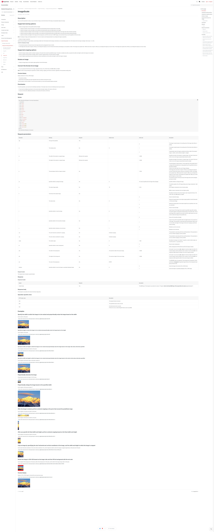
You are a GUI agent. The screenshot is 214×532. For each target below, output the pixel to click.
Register (210, 1)
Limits (2, 35)
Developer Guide (4, 32)
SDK (2, 72)
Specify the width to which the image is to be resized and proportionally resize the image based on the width (207, 37)
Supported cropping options (207, 14)
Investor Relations (33, 1)
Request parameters (205, 27)
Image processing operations (7, 45)
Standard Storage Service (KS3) (7, 9)
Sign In (207, 1)
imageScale (5, 55)
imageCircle (5, 57)
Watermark (5, 59)
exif (3, 53)
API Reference (4, 69)
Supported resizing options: (207, 12)
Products (11, 1)
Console (203, 1)
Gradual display (205, 20)
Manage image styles (6, 43)
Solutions (16, 1)
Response (204, 29)
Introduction (3, 19)
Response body (205, 31)
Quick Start (3, 27)
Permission (204, 22)
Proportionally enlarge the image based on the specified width (208, 42)
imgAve (4, 64)
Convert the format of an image (206, 18)
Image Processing (4, 40)
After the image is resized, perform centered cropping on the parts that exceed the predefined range (208, 45)
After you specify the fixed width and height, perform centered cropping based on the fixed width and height (208, 48)
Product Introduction (5, 22)
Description (204, 10)
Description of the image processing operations (7, 48)
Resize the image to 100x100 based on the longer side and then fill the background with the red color (208, 54)
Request (203, 24)
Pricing (20, 1)
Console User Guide (4, 30)
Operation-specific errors (206, 32)
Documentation (26, 1)
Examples (203, 34)
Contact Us (40, 1)
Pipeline (4, 62)
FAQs (2, 66)
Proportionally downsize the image (207, 40)
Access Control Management (6, 38)
